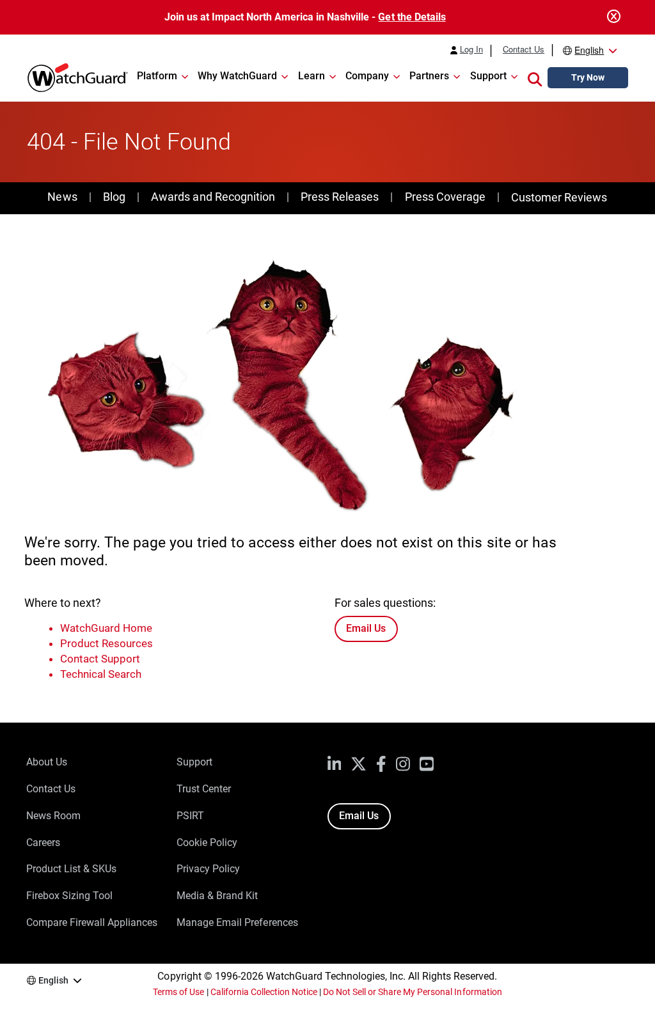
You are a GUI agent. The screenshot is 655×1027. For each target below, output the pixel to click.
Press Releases (340, 196)
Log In (471, 49)
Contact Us (523, 49)
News (62, 196)
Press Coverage (445, 196)
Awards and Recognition (212, 196)
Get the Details (411, 17)
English (589, 49)
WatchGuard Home (106, 628)
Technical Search (100, 674)
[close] (614, 17)
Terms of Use (178, 992)
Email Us (366, 628)
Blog (114, 196)
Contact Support (100, 658)
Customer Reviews (559, 197)
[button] (535, 78)
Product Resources (106, 643)
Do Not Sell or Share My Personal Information (412, 992)
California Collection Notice (263, 992)
